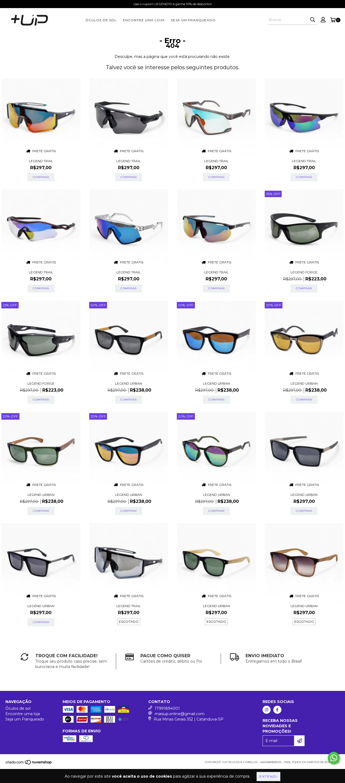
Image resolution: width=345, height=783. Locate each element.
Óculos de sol (101, 20)
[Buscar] (312, 20)
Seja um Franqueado (193, 20)
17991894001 (167, 708)
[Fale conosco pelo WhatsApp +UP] (334, 758)
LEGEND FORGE (304, 272)
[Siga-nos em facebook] (277, 710)
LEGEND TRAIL (41, 161)
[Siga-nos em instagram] (267, 710)
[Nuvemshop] (29, 764)
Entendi (268, 776)
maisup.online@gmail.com (180, 713)
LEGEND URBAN (128, 383)
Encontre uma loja (144, 20)
